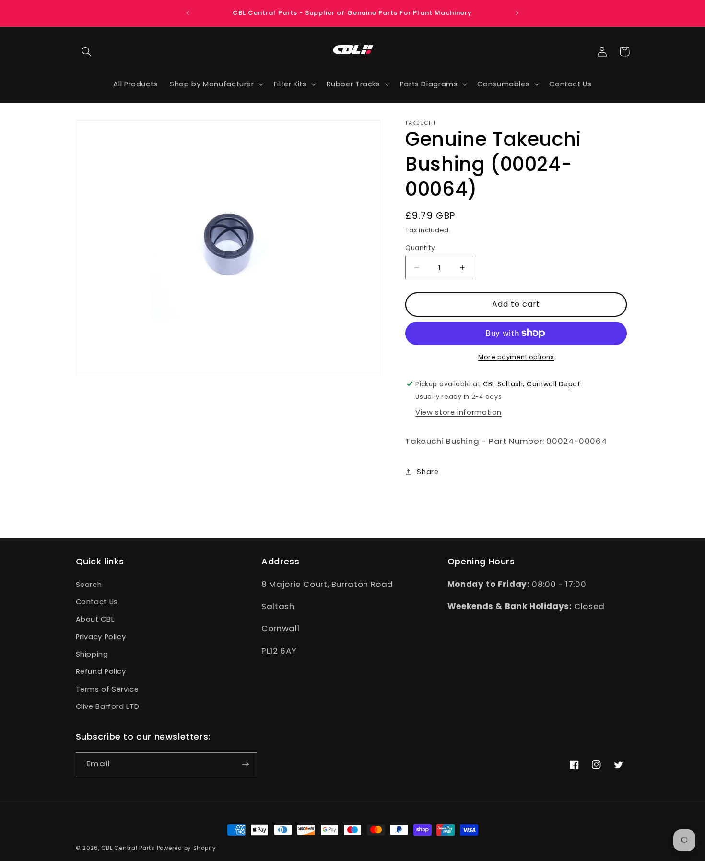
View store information (458, 412)
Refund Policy (101, 671)
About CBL (95, 619)
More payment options (516, 357)
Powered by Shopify (186, 848)
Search (89, 584)
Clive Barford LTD (108, 706)
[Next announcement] (517, 13)
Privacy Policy (101, 637)
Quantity (420, 247)
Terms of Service (107, 689)
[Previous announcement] (188, 13)
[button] (87, 51)
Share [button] (427, 471)
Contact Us (97, 602)
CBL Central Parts (128, 848)
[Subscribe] (245, 764)
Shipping (92, 654)
